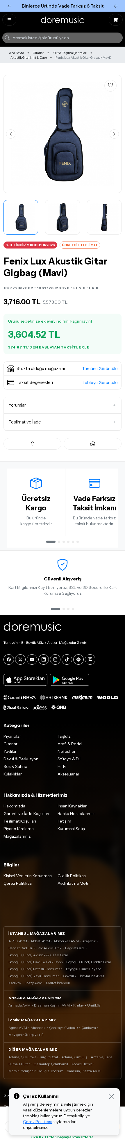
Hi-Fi (62, 766)
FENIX (79, 288)
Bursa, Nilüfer (19, 1064)
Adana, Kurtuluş (74, 1057)
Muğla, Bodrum (51, 1071)
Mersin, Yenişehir (22, 1071)
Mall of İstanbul (58, 983)
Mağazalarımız (17, 836)
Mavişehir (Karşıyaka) (26, 1034)
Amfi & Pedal (70, 743)
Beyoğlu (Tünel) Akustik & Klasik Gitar (38, 955)
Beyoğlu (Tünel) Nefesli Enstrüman (35, 969)
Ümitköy (94, 1005)
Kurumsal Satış (71, 828)
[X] (20, 659)
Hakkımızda (14, 806)
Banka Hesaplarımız (76, 813)
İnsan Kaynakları (73, 806)
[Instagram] (55, 659)
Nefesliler (67, 751)
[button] (62, 369)
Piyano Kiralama (18, 828)
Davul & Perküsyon (20, 759)
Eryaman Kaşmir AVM (52, 1005)
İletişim (64, 821)
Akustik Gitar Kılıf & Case (28, 58)
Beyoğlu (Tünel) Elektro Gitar (88, 962)
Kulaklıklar (12, 774)
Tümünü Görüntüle (100, 369)
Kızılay (78, 1005)
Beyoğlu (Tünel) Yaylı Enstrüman (34, 976)
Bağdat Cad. (75, 948)
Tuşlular (65, 736)
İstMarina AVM (92, 976)
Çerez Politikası (17, 883)
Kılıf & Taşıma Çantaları (70, 53)
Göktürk (69, 976)
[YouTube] (32, 659)
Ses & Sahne (15, 766)
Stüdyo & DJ (69, 759)
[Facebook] (8, 659)
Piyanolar (12, 736)
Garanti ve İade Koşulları (26, 813)
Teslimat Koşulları (19, 821)
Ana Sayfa (16, 53)
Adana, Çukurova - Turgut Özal (33, 1057)
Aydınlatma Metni (74, 883)
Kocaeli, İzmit (82, 1064)
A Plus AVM (17, 941)
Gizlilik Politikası (72, 875)
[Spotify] (78, 659)
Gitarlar (38, 53)
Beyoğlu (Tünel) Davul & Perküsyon (35, 962)
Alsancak (38, 1027)
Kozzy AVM (33, 983)
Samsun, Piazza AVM (84, 1071)
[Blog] (90, 659)
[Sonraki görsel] (114, 134)
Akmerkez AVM (66, 941)
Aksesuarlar (68, 774)
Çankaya (88, 1027)
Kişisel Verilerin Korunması (27, 875)
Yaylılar (10, 751)
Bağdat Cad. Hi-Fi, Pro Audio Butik (35, 948)
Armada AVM (19, 1005)
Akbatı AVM (40, 941)
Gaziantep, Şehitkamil (50, 1064)
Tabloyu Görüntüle (100, 382)
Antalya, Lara (101, 1057)
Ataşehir (89, 941)
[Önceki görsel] (10, 134)
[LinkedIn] (43, 659)
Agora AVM (17, 1027)
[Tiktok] (67, 659)
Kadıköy (14, 983)
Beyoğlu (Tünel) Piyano (83, 969)
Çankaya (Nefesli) (63, 1027)
